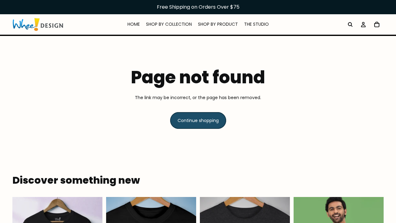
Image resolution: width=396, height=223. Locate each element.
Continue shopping (198, 120)
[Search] (350, 24)
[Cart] (377, 24)
